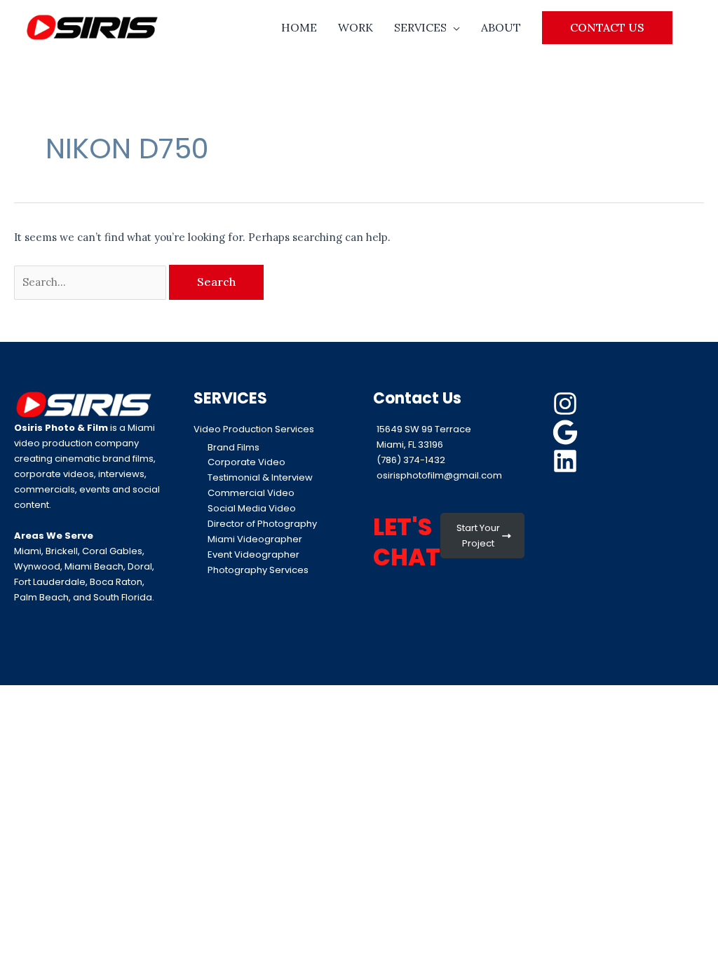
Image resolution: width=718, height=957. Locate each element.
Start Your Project (478, 535)
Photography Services (258, 570)
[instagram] (567, 403)
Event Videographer (253, 554)
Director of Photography (262, 523)
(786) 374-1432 (411, 460)
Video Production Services (254, 429)
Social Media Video (252, 508)
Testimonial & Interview (260, 477)
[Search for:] (91, 282)
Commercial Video (251, 493)
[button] (607, 27)
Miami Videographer (255, 539)
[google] (567, 432)
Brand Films (233, 447)
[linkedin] (567, 461)
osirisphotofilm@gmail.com (439, 475)
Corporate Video (246, 462)
